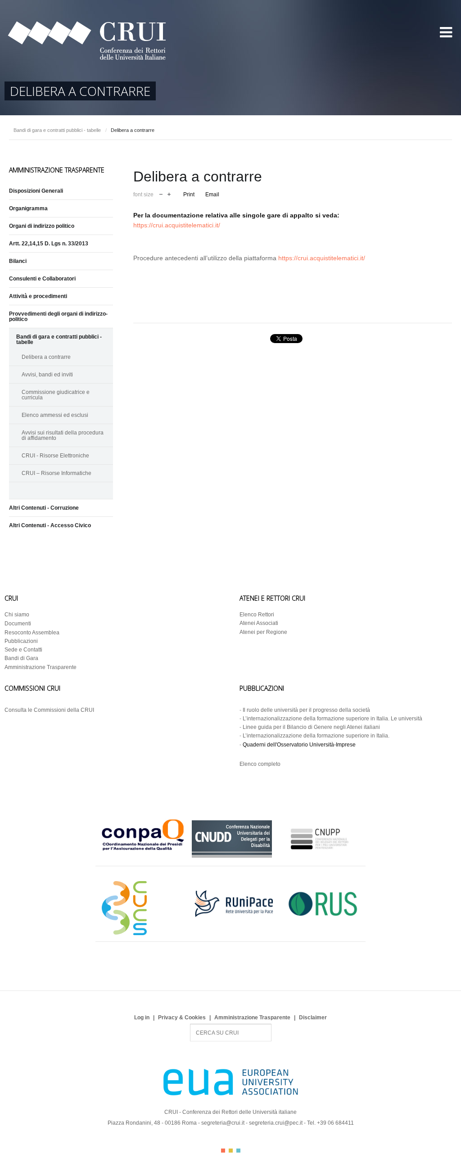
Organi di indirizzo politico (41, 226)
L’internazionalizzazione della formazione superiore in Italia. (316, 736)
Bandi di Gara (21, 658)
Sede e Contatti (23, 650)
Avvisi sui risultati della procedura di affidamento (63, 435)
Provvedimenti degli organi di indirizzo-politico (58, 316)
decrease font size (161, 193)
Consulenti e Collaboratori (42, 279)
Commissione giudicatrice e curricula (56, 395)
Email (212, 194)
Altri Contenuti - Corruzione (44, 508)
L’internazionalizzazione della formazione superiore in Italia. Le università (332, 718)
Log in (141, 1017)
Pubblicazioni (21, 641)
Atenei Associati (259, 623)
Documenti (18, 623)
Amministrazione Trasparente (41, 667)
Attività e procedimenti (38, 296)
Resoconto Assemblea (32, 632)
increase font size (169, 193)
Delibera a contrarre (46, 357)
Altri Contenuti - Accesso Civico (50, 525)
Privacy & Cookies (182, 1017)
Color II (231, 1151)
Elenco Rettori (257, 614)
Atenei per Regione (263, 632)
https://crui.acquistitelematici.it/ (176, 225)
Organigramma (28, 208)
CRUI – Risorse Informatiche (56, 473)
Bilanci (18, 261)
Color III (238, 1151)
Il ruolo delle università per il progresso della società (306, 710)
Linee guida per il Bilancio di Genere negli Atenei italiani (311, 727)
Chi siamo (17, 614)
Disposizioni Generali (36, 191)
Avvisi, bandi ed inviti (47, 374)
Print (188, 194)
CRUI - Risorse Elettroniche (55, 455)
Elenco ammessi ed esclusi (55, 415)
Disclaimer (313, 1017)
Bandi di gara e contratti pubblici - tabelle (57, 130)
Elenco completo (260, 764)
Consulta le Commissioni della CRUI (49, 710)
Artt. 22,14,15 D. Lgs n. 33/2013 (48, 243)
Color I (223, 1151)
